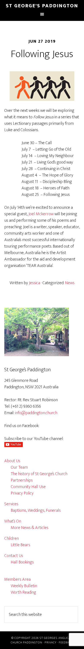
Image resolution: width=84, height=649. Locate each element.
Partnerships (22, 480)
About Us (12, 461)
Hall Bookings (22, 562)
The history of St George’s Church (39, 473)
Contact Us (13, 555)
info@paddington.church (36, 413)
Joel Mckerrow (41, 214)
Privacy (50, 642)
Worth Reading (23, 592)
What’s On (12, 521)
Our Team (19, 467)
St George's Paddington (42, 6)
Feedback (66, 642)
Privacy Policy (22, 493)
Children (11, 538)
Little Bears (20, 545)
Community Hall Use (28, 486)
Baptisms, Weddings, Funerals (36, 510)
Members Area (17, 579)
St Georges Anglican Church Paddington (42, 640)
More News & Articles (29, 527)
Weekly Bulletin (24, 586)
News (70, 283)
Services (11, 504)
